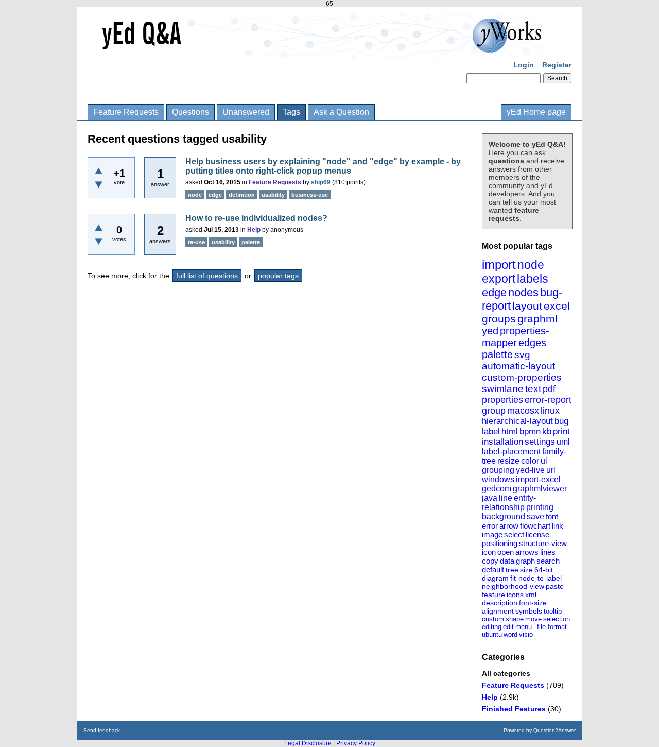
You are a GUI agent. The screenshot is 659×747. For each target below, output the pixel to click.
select (514, 534)
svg (522, 354)
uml (563, 441)
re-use (196, 242)
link (557, 525)
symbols (528, 611)
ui (544, 460)
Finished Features (514, 709)
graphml (537, 319)
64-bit (543, 570)
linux (550, 410)
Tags (291, 112)
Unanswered (245, 112)
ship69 (321, 182)
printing (539, 507)
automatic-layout (518, 366)
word (510, 634)
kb (546, 431)
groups (499, 319)
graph (525, 560)
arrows (527, 552)
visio (526, 634)
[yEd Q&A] (322, 51)
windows (498, 479)
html (509, 431)
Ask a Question (341, 112)
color (530, 460)
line (505, 498)
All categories (506, 673)
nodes (523, 292)
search (548, 560)
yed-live (530, 470)
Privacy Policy (355, 743)
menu (523, 627)
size (526, 570)
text (533, 388)
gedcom (496, 488)
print (561, 431)
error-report (548, 400)
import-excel (538, 479)
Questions (190, 112)
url (551, 470)
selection (556, 619)
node (530, 264)
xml (530, 594)
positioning (499, 543)
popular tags (278, 275)
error (490, 525)
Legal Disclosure (308, 743)
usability (273, 195)
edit (508, 627)
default (493, 569)
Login (523, 65)
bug (561, 421)
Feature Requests (126, 112)
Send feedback (101, 730)
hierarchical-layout (517, 421)
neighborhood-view (513, 586)
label (491, 431)
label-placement (511, 451)
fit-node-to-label (536, 578)
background (503, 516)
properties (502, 400)
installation (502, 442)
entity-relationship (509, 503)
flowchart (535, 525)
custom (493, 619)
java (489, 498)
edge (494, 292)
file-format (552, 627)
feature (493, 594)
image (492, 534)
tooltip (553, 611)
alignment (498, 611)
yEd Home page (536, 112)
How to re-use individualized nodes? (256, 218)
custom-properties (522, 377)
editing (491, 627)
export (498, 278)
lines (548, 552)
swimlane (503, 388)
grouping (498, 470)
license (537, 534)
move (533, 619)
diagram (495, 578)
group (494, 410)
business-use (309, 195)
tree (512, 570)
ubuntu (492, 634)
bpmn (530, 431)
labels (532, 278)
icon (489, 552)
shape (515, 619)
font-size (533, 603)
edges (532, 342)
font (552, 516)
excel (557, 306)
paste (555, 586)
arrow (508, 525)
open (505, 552)
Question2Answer (554, 730)
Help (490, 697)
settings (540, 442)
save (535, 516)
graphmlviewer (540, 488)
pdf (549, 389)
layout (527, 306)
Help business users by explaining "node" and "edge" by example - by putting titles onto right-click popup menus (323, 166)
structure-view (543, 543)
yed (490, 330)
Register (556, 65)
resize (508, 460)
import (499, 264)
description (499, 603)
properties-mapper (515, 336)
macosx (523, 410)
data (507, 560)
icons (515, 594)
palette (497, 354)
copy (490, 560)
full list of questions (207, 275)
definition (242, 195)
